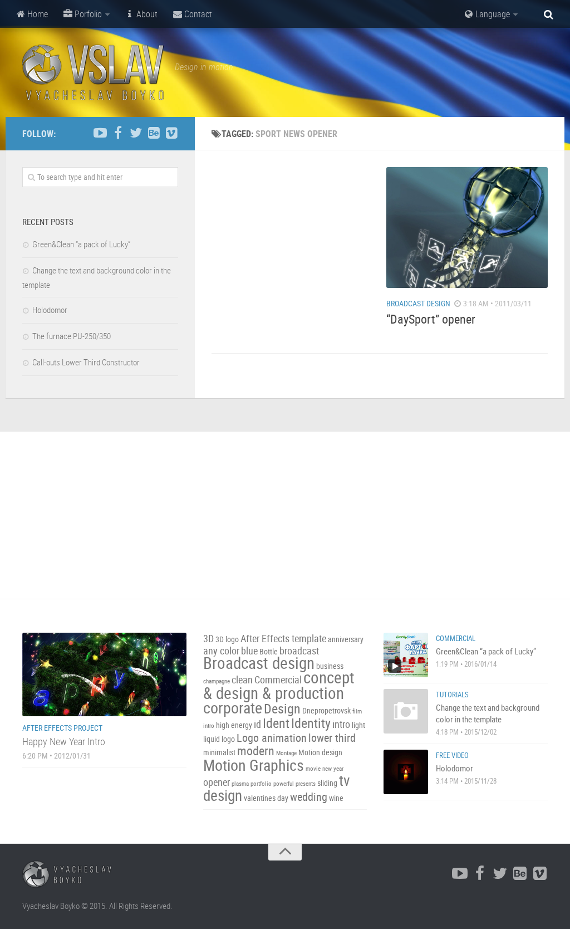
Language (491, 14)
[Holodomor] (406, 772)
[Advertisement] (292, 236)
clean (242, 679)
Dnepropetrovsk (326, 710)
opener (216, 782)
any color (221, 650)
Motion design (320, 752)
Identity (311, 723)
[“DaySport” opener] (467, 227)
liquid (211, 739)
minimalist (219, 752)
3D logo (227, 639)
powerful (283, 784)
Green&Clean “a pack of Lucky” (81, 244)
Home (36, 14)
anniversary (345, 639)
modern (255, 750)
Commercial (278, 679)
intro (341, 724)
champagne (216, 681)
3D (208, 638)
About (146, 14)
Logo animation (272, 737)
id (257, 724)
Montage (286, 753)
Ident (276, 723)
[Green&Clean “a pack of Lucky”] (406, 655)
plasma (240, 784)
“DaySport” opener (430, 319)
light (358, 725)
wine (336, 798)
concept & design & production (279, 685)
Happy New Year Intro (63, 741)
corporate (232, 707)
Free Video (452, 755)
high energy (234, 725)
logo (228, 739)
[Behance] (153, 133)
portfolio (261, 784)
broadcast (299, 650)
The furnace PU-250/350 (71, 335)
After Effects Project (62, 727)
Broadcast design (259, 663)
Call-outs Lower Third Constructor (86, 362)
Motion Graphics (253, 764)
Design (282, 708)
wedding (308, 796)
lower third (332, 737)
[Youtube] (100, 133)
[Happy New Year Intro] (104, 674)
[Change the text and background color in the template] (406, 711)
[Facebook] (118, 133)
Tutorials (452, 695)
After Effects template (283, 638)
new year (332, 768)
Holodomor (49, 309)
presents (306, 784)
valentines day (266, 798)
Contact (197, 14)
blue (249, 650)
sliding (327, 783)
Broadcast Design (418, 303)
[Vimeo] (171, 133)
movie (313, 768)
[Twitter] (135, 133)
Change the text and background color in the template (487, 713)
